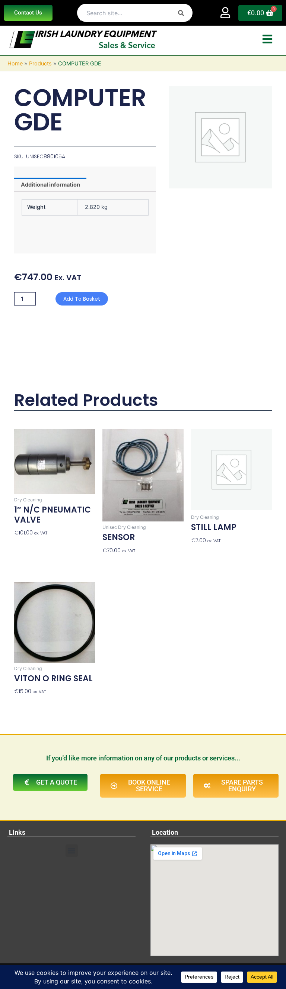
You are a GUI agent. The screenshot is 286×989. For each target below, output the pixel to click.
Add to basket (81, 299)
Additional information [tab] (50, 184)
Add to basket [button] (32, 544)
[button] (72, 850)
